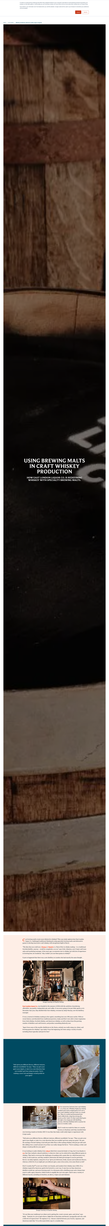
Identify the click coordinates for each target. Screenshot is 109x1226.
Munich (50, 947)
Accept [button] (78, 12)
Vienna (44, 947)
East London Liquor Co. (30, 1006)
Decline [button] (85, 12)
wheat (48, 1151)
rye (24, 1153)
